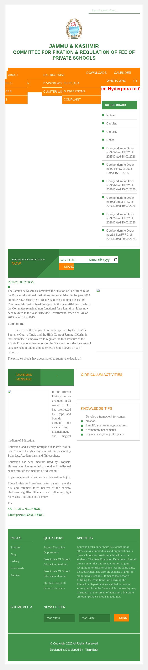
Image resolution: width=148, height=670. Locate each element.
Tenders (15, 547)
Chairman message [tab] (24, 377)
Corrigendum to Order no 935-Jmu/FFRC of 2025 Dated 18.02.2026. (121, 152)
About (13, 75)
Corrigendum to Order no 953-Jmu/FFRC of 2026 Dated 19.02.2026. (121, 202)
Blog (13, 554)
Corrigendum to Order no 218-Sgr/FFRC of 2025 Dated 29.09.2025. (121, 234)
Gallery (15, 561)
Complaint (72, 99)
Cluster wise (54, 91)
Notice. (110, 115)
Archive (15, 575)
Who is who (116, 81)
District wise (54, 75)
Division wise (53, 83)
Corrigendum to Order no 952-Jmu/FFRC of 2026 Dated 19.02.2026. (121, 218)
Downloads (96, 72)
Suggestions (74, 91)
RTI (135, 81)
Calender (122, 72)
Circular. (111, 123)
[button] (137, 10)
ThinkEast (91, 649)
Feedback (71, 83)
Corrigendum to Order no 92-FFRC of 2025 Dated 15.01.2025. (120, 169)
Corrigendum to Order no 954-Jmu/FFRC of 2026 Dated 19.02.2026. (121, 185)
